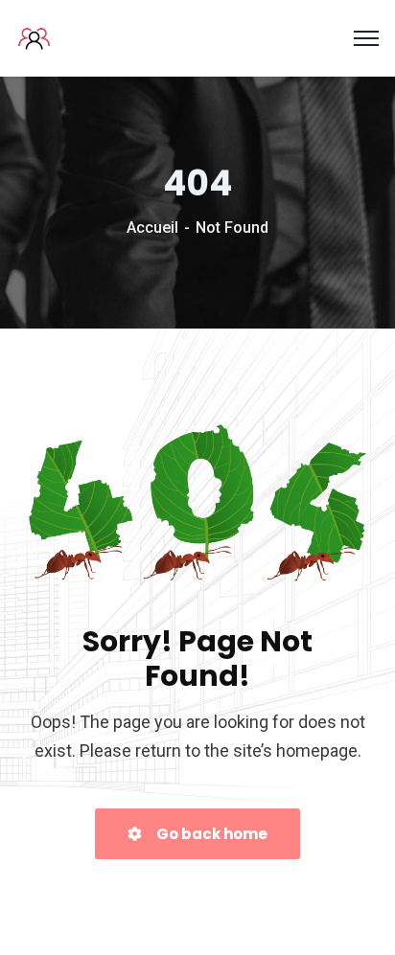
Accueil (152, 227)
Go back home (210, 834)
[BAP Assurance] (35, 37)
